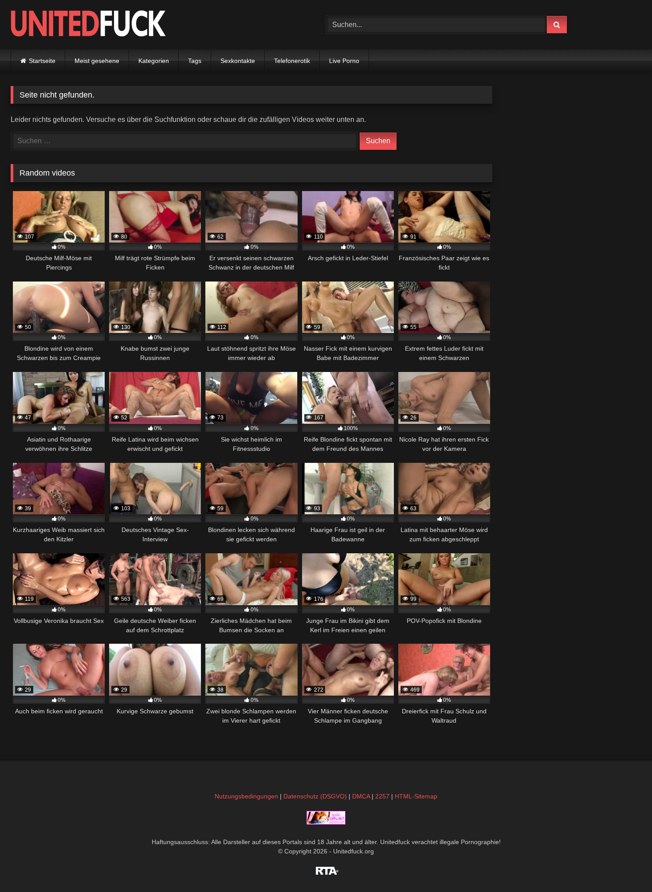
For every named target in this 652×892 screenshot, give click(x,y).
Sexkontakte (237, 60)
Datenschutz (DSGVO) (315, 796)
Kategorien (153, 60)
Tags (194, 60)
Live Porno (344, 60)
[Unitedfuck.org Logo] (88, 24)
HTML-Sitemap (416, 796)
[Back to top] (624, 865)
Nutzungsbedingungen (246, 796)
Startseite (42, 60)
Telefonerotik (292, 60)
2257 (382, 796)
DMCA (361, 796)
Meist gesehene (97, 60)
